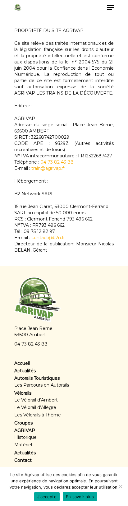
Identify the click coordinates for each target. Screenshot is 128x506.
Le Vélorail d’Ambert (36, 400)
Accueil (22, 363)
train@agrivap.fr (48, 168)
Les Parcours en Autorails (41, 385)
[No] (120, 486)
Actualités (25, 371)
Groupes (23, 423)
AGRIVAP (24, 430)
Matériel (23, 445)
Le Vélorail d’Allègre (35, 407)
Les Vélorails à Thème (37, 415)
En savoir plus (80, 496)
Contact (23, 460)
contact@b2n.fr (48, 237)
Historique (25, 437)
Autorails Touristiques (37, 378)
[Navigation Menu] (110, 7)
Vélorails (22, 393)
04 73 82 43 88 (57, 162)
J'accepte (47, 496)
